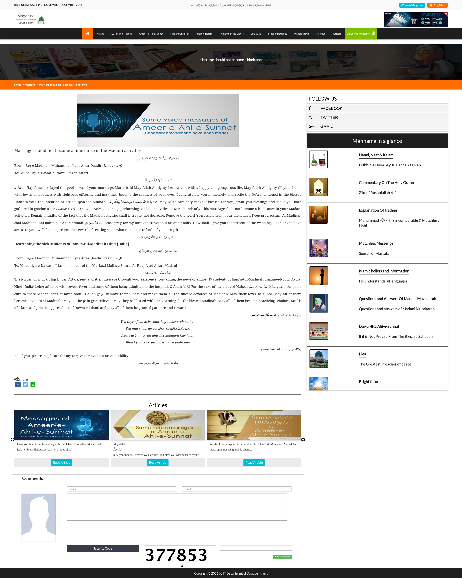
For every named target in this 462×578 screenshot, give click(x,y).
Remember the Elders (232, 33)
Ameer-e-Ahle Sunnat (151, 33)
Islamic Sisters (204, 33)
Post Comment (282, 556)
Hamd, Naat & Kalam (376, 154)
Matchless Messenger (377, 243)
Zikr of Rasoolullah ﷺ (377, 192)
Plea (362, 354)
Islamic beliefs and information (384, 271)
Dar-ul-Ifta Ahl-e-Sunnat (379, 326)
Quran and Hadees (121, 33)
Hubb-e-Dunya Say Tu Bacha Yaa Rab (390, 165)
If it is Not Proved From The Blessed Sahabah (396, 336)
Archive (321, 33)
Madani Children (179, 33)
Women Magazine (412, 5)
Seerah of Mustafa (374, 253)
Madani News (301, 33)
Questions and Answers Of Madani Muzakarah (397, 298)
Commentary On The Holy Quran (386, 182)
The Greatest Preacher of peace (385, 364)
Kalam (100, 33)
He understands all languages (383, 281)
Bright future (370, 381)
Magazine (30, 84)
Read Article (61, 462)
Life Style (256, 33)
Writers (337, 33)
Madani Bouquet (277, 33)
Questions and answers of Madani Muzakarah (397, 308)
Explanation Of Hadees (378, 210)
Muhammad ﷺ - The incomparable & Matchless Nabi (399, 223)
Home (17, 84)
